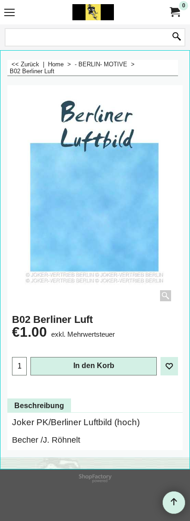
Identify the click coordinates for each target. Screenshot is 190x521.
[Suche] (176, 37)
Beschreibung (39, 406)
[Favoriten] (169, 366)
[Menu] (9, 13)
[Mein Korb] (174, 12)
